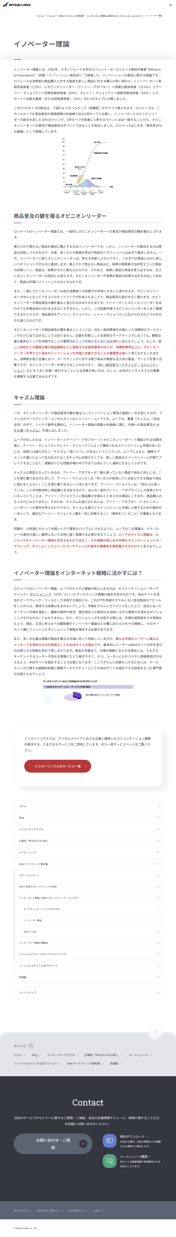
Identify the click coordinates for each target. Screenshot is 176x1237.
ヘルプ (96, 1210)
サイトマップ (21, 1210)
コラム (22, 806)
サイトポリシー (76, 1210)
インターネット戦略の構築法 (33, 942)
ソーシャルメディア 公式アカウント (38, 965)
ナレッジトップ (27, 992)
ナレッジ (51, 15)
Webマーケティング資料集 (71, 15)
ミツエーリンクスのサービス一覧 (58, 766)
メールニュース (27, 852)
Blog (21, 817)
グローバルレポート (29, 875)
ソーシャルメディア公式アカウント (36, 1063)
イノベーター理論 (32, 920)
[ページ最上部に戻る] (155, 1032)
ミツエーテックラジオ (31, 829)
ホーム (40, 15)
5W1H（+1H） (31, 931)
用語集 (22, 977)
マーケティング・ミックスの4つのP (41, 909)
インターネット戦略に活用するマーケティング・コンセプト (114, 15)
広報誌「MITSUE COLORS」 (34, 840)
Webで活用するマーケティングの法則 (38, 886)
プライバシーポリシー (48, 1210)
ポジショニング (40, 594)
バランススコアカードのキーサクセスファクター (43, 954)
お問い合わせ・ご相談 (53, 1143)
